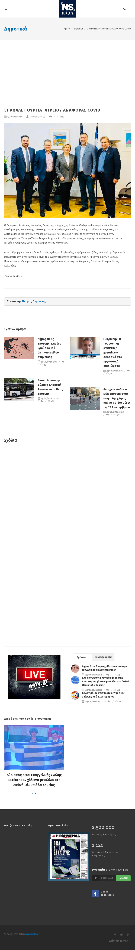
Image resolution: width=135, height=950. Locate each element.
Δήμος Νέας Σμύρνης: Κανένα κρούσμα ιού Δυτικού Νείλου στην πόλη (50, 348)
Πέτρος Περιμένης (37, 116)
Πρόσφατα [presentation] (82, 657)
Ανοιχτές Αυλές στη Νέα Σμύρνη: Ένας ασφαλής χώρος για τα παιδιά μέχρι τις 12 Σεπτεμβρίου (116, 398)
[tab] (83, 657)
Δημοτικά (15, 29)
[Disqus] (67, 496)
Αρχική (67, 29)
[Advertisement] (67, 66)
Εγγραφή (123, 878)
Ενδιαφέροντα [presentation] (103, 657)
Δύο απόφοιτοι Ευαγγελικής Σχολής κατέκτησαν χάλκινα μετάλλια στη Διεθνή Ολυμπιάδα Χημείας (105, 681)
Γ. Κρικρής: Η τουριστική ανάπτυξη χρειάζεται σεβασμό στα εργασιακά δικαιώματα (112, 352)
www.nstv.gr (32, 934)
